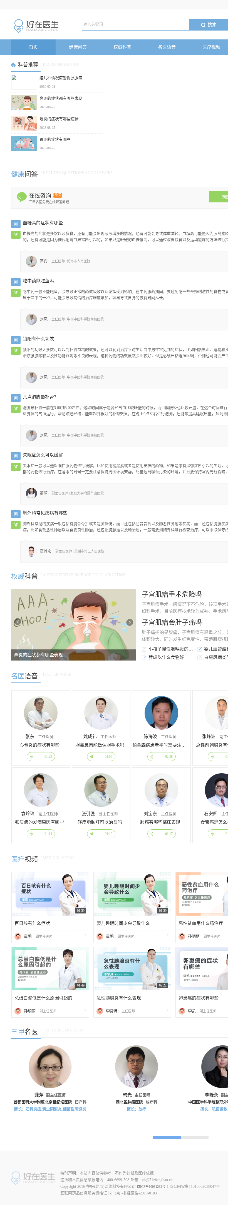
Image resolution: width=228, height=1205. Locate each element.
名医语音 (167, 47)
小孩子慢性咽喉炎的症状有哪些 (172, 649)
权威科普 (122, 47)
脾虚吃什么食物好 (166, 657)
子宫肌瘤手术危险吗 (172, 594)
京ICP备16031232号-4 (152, 1187)
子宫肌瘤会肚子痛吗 (172, 622)
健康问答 (78, 47)
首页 (33, 47)
